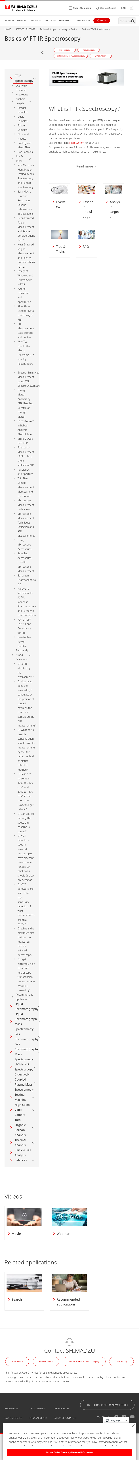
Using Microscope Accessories (24, 544)
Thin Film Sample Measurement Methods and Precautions (26, 487)
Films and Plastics (23, 136)
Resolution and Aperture (25, 472)
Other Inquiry (121, 1361)
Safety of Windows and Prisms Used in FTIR (25, 277)
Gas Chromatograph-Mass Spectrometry (26, 1051)
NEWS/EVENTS (38, 1417)
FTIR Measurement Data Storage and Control (26, 330)
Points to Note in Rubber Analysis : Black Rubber (26, 427)
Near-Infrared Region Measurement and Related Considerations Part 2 (26, 255)
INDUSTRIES (37, 1408)
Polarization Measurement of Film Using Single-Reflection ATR (26, 456)
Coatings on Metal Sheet (24, 145)
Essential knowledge (22, 92)
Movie (16, 1233)
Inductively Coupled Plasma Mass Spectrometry (24, 1082)
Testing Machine (20, 1097)
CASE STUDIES (13, 1417)
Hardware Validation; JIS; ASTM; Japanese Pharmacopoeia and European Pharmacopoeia (27, 602)
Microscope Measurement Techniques (26, 505)
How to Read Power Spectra (25, 642)
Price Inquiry (17, 1361)
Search (17, 1299)
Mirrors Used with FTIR (25, 441)
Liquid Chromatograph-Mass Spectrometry (26, 1021)
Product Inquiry (45, 1361)
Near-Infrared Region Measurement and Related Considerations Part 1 (26, 229)
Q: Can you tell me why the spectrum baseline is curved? (26, 822)
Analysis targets (20, 101)
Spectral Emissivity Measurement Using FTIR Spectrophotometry (29, 379)
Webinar (63, 1233)
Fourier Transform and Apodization (24, 295)
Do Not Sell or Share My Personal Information (69, 1452)
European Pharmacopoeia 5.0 (27, 580)
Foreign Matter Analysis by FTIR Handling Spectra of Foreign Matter (25, 403)
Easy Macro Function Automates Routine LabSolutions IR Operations (25, 202)
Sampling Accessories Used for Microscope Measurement (26, 562)
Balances (21, 1160)
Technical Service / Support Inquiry (84, 1361)
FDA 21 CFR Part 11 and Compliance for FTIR (24, 626)
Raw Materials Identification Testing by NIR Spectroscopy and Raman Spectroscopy (26, 176)
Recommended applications (24, 997)
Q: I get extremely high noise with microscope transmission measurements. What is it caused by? (27, 975)
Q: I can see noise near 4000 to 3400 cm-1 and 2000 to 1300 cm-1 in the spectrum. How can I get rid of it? (25, 791)
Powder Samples (23, 110)
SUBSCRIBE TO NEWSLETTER (110, 1405)
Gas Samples (25, 152)
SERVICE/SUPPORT (66, 1417)
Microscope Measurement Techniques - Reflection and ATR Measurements (26, 525)
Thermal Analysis (20, 1142)
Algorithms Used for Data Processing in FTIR (26, 313)
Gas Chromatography (26, 1036)
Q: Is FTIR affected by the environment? (25, 670)
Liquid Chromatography (26, 1006)
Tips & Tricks (19, 158)
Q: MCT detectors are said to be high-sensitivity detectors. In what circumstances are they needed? (26, 904)
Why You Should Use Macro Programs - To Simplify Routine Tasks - (26, 355)
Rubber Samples (23, 128)
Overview (21, 85)
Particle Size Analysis (23, 1152)
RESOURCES (61, 1408)
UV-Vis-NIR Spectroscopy (24, 1066)
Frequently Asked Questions (22, 655)
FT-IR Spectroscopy (24, 78)
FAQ (86, 246)
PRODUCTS (11, 1408)
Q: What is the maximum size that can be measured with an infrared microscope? (26, 942)
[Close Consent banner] (133, 1426)
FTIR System (76, 142)
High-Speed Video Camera (23, 1110)
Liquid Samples (23, 119)
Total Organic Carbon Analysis (20, 1127)
